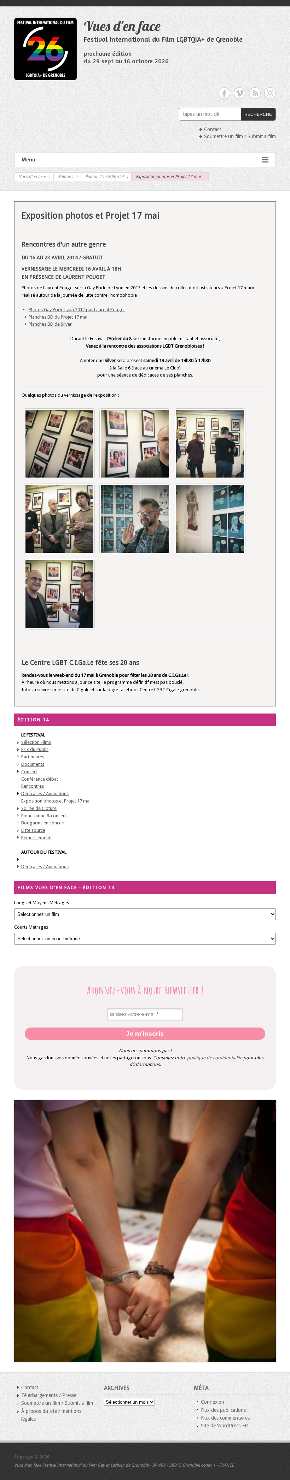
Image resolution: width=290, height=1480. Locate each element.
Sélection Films (36, 742)
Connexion (212, 1402)
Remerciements (36, 837)
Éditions (65, 176)
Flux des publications (223, 1410)
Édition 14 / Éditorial (104, 176)
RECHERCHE (258, 114)
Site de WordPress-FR (224, 1425)
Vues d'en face (122, 26)
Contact (212, 129)
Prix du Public (34, 749)
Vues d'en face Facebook (224, 93)
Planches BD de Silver (50, 324)
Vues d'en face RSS (255, 93)
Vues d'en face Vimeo (239, 93)
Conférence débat (39, 779)
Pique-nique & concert (43, 815)
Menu (28, 159)
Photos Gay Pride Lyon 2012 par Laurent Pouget (77, 309)
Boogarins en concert (43, 822)
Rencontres (32, 786)
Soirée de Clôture (39, 808)
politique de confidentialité (214, 1057)
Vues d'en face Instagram (270, 93)
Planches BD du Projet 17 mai (58, 317)
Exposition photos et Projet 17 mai (56, 801)
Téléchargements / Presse (48, 1395)
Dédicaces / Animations (45, 793)
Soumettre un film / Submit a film (240, 136)
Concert (29, 771)
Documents (32, 764)
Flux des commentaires (225, 1418)
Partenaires (32, 756)
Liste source (33, 830)
